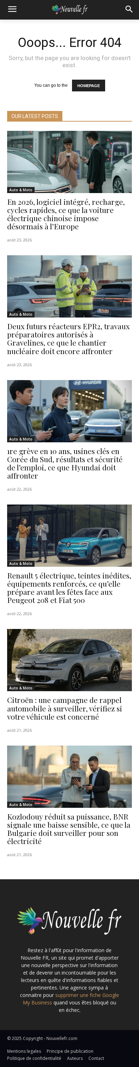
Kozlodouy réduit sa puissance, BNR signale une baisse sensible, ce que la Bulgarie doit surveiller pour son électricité (68, 828)
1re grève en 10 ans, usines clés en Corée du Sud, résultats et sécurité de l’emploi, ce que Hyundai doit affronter (65, 463)
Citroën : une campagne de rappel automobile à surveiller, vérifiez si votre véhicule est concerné (64, 708)
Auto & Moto (20, 189)
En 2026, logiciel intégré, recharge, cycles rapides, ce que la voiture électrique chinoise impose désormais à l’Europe (66, 214)
